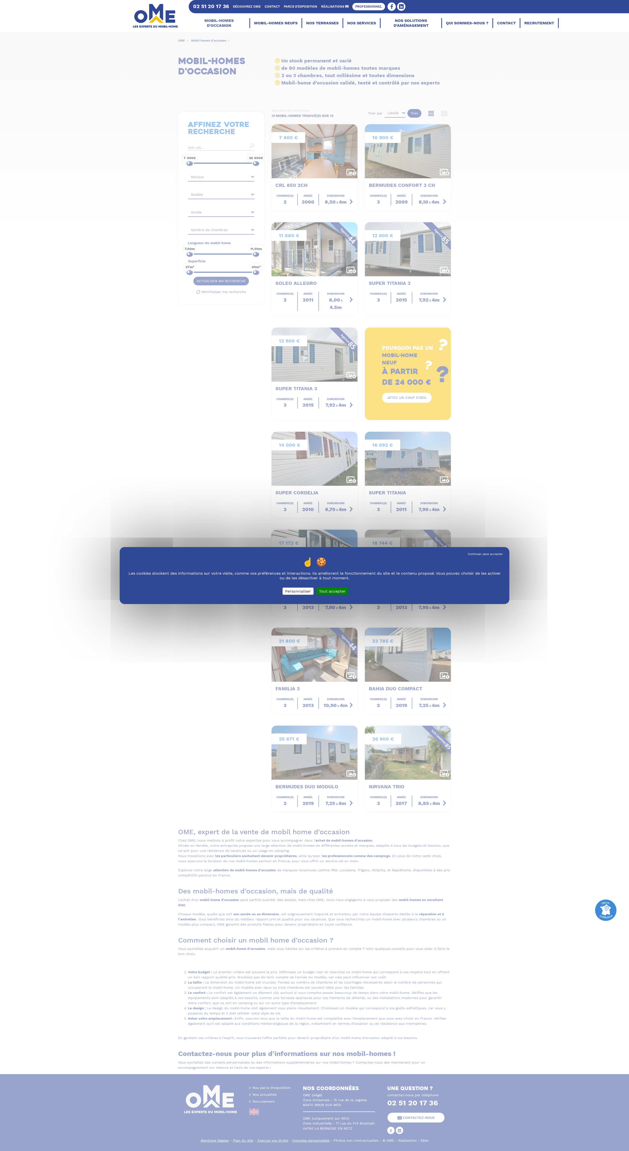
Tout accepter (332, 591)
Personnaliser (298, 591)
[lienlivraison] (605, 910)
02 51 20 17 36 (211, 6)
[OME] (158, 16)
